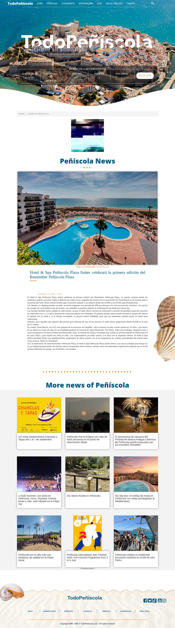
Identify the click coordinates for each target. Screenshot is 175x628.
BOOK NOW (145, 75)
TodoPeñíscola (20, 3)
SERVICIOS (107, 611)
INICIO (30, 611)
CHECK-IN (28, 74)
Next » (92, 568)
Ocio (99, 3)
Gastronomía (86, 3)
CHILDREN (121, 74)
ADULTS (99, 74)
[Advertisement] (87, 363)
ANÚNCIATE (68, 611)
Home (40, 3)
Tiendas (131, 3)
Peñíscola (52, 3)
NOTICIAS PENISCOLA (38, 114)
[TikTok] (155, 600)
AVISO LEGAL (145, 611)
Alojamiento (68, 3)
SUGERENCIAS (125, 611)
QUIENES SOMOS (49, 611)
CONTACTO (87, 611)
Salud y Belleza (114, 3)
